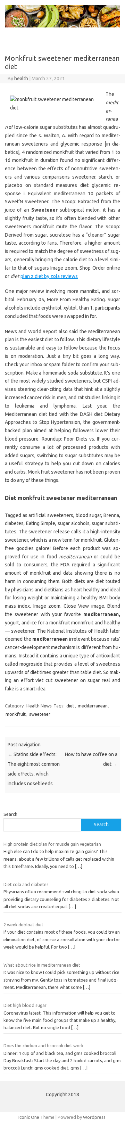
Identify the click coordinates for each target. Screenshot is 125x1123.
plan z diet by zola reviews (49, 276)
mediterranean (93, 705)
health (21, 78)
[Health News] (62, 25)
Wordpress (94, 1117)
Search (10, 814)
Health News (39, 705)
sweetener (39, 714)
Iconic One (28, 1117)
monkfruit (16, 714)
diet (70, 705)
